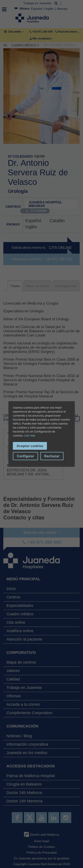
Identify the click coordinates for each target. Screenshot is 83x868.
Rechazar (52, 456)
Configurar (25, 456)
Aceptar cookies (30, 446)
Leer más (29, 435)
